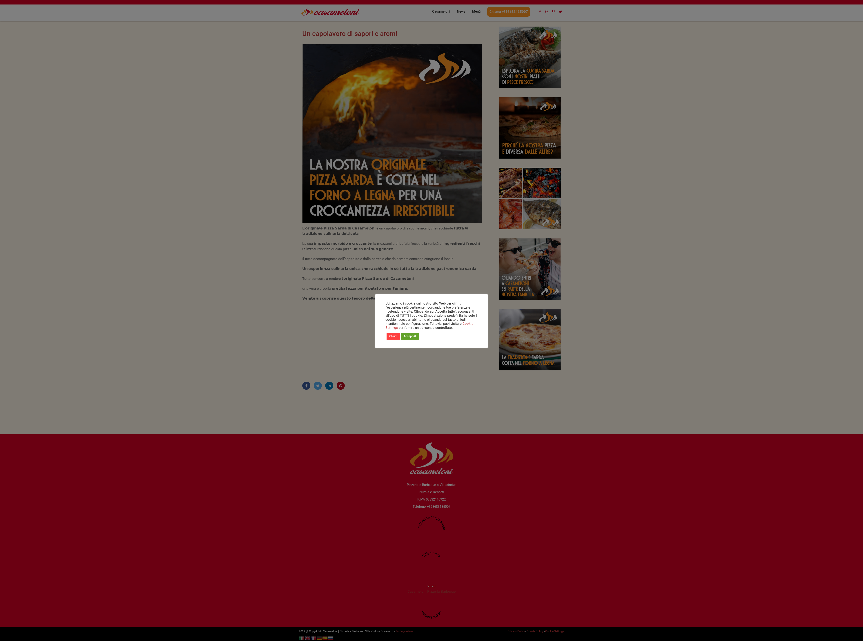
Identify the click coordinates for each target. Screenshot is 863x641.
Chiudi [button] (393, 336)
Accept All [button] (410, 336)
